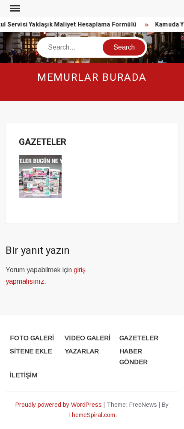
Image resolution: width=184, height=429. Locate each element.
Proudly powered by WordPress (58, 404)
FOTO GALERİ (32, 337)
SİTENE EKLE (31, 351)
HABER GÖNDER (133, 356)
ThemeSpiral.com (91, 414)
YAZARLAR (82, 351)
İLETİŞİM (23, 375)
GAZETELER (138, 337)
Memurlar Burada (92, 77)
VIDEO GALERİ (87, 337)
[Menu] (14, 8)
